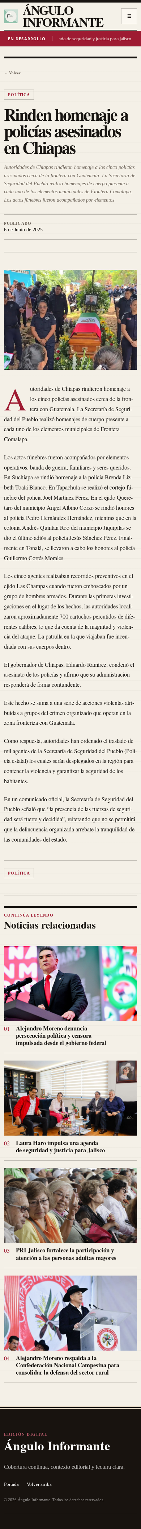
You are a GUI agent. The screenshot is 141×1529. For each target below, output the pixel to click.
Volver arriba (39, 1484)
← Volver (12, 73)
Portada (11, 1484)
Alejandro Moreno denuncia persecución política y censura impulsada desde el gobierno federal (61, 1035)
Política (19, 94)
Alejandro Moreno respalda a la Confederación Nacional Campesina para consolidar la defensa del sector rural (67, 1365)
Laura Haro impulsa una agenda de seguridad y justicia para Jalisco (60, 1146)
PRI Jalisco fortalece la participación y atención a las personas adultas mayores (66, 1253)
